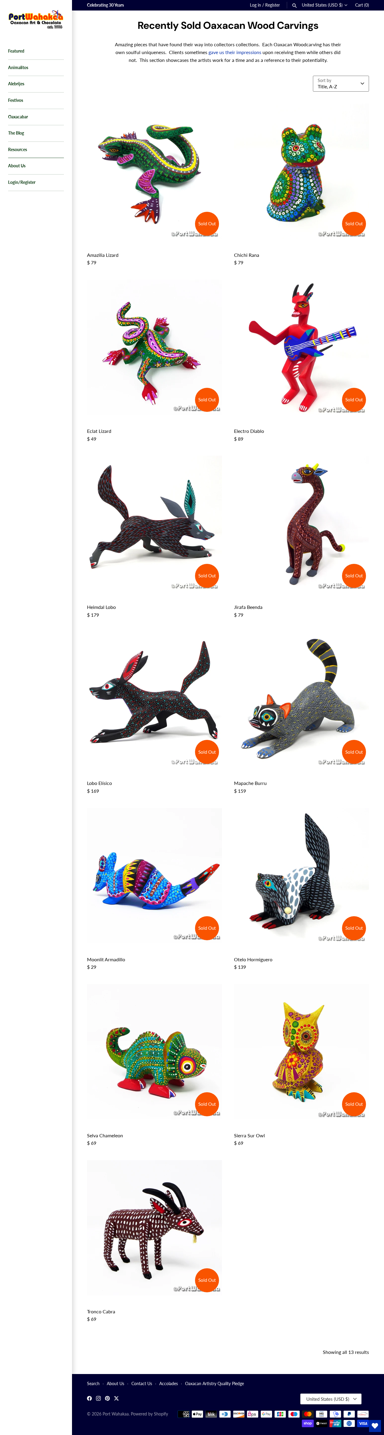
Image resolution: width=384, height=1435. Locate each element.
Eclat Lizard (99, 431)
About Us (17, 165)
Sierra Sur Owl (249, 1135)
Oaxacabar (18, 116)
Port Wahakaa (116, 1414)
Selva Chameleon (105, 1135)
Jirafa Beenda (248, 607)
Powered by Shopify (149, 1414)
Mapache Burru (250, 783)
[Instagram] (98, 1399)
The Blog (16, 133)
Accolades (168, 1383)
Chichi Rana (246, 255)
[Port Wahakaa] (36, 18)
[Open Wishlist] (375, 1426)
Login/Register (21, 182)
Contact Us (141, 1383)
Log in (255, 5)
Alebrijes (16, 83)
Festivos (15, 100)
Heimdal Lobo (101, 607)
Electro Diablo (249, 431)
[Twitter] (116, 1399)
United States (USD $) (322, 5)
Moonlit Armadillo (106, 959)
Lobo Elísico (99, 783)
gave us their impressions (234, 52)
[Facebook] (89, 1399)
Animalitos (18, 67)
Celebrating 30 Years (105, 5)
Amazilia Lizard (102, 255)
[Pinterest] (107, 1399)
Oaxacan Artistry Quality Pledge (214, 1383)
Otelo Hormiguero (253, 959)
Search (93, 1383)
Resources (17, 149)
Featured (16, 51)
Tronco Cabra (101, 1311)
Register (272, 5)
